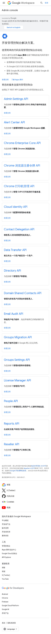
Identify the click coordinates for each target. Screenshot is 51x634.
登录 (46, 3)
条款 (3, 623)
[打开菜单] (3, 3)
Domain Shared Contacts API (22, 293)
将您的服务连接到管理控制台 (17, 84)
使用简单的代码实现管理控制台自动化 (22, 50)
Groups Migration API (18, 337)
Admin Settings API (16, 99)
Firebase (5, 602)
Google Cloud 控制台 (9, 553)
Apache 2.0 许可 (29, 468)
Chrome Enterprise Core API (22, 143)
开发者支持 (6, 532)
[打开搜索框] (41, 2)
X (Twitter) (6, 575)
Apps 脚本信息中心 (9, 550)
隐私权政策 (11, 623)
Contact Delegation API (19, 229)
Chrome (5, 598)
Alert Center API (14, 122)
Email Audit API (13, 314)
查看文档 (5, 80)
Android (5, 594)
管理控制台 (6, 546)
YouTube (5, 579)
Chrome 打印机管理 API (19, 186)
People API (11, 401)
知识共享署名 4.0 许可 (38, 466)
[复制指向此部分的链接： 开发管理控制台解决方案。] (39, 43)
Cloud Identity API (15, 207)
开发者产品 (6, 524)
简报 (3, 571)
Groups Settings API (17, 360)
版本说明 (5, 528)
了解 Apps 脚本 (17, 80)
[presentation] (25, 43)
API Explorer (6, 557)
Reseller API (11, 444)
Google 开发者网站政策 (18, 471)
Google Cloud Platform (10, 605)
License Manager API (17, 380)
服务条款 (5, 536)
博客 (3, 568)
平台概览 (5, 520)
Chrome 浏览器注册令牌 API (22, 165)
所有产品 (5, 613)
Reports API (11, 423)
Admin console (10, 10)
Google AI (5, 609)
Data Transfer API (15, 250)
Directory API (12, 270)
